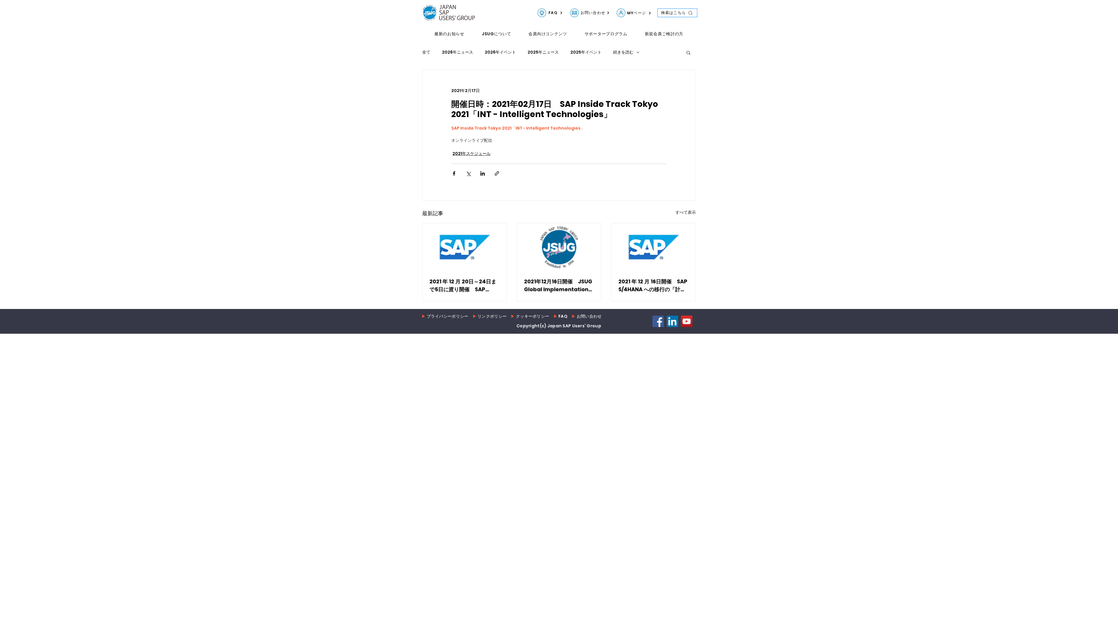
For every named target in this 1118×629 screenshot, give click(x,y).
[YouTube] (686, 321)
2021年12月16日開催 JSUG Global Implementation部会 (559, 285)
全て (426, 52)
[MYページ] (621, 12)
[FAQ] (541, 12)
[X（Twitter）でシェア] (468, 173)
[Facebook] (658, 321)
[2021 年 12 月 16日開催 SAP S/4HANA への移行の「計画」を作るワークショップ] (653, 247)
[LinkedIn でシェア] (482, 173)
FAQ (562, 316)
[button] (688, 52)
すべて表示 (685, 212)
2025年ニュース (543, 52)
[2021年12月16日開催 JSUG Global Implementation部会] (559, 247)
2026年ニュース (457, 52)
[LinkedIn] (672, 321)
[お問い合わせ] (574, 12)
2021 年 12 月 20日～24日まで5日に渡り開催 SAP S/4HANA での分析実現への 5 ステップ (463, 285)
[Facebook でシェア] (454, 173)
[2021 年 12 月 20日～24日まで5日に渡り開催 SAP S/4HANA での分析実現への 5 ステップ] (464, 247)
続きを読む (623, 52)
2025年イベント (586, 52)
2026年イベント (500, 52)
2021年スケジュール (471, 153)
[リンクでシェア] (497, 173)
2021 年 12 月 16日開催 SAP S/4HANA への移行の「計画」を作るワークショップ (652, 285)
